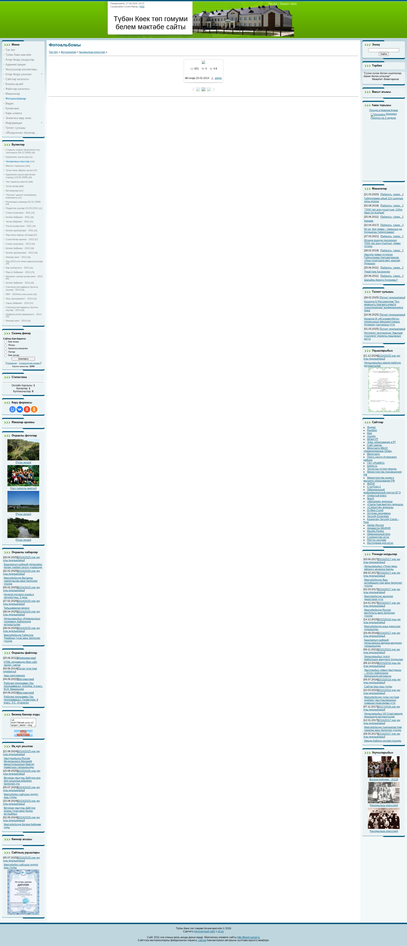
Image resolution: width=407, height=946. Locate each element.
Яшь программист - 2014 (19, 298)
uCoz (221, 931)
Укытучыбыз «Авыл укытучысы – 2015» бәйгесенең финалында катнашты (382, 673)
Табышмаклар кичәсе (16, 608)
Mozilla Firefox (375, 531)
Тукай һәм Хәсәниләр (377, 271)
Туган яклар (12, 186)
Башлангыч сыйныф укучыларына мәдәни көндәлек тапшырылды (383, 643)
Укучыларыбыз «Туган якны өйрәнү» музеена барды (380, 568)
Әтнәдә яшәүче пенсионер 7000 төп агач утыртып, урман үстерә (382, 243)
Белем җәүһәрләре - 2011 (19, 230)
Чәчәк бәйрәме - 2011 (17, 221)
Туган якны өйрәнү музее (19, 170)
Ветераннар (12, 190)
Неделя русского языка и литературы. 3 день (19, 596)
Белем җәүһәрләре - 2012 (19, 252)
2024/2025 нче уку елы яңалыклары (21, 559)
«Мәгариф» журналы (380, 501)
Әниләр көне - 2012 (16, 257)
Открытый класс (377, 495)
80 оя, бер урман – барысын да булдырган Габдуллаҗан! (383, 231)
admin (218, 78)
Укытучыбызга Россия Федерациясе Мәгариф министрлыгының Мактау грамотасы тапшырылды (19, 763)
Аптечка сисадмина (379, 513)
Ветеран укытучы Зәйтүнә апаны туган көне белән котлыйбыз (19, 810)
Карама (368, 220)
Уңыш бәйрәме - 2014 (17, 303)
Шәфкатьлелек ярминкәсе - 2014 (23, 314)
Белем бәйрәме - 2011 (18, 217)
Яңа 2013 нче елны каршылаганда (24, 261)
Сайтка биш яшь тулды (378, 686)
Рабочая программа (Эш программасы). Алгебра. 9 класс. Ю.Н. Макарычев (23, 686)
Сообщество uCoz (378, 537)
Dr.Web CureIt (375, 510)
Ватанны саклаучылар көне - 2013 (24, 276)
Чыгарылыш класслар (17, 161)
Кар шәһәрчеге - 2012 (17, 267)
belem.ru (372, 465)
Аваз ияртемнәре (14, 675)
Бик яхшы (13, 341)
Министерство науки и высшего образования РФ (379, 479)
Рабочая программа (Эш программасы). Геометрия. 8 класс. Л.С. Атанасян (21, 699)
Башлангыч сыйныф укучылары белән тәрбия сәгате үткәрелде (23, 566)
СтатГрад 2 (374, 486)
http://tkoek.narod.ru (248, 937)
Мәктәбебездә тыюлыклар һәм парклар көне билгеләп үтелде (383, 729)
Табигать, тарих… (392, 194)
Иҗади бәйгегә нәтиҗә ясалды (382, 740)
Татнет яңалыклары (392, 297)
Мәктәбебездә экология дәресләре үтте (378, 598)
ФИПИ (371, 483)
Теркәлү (284, 3)
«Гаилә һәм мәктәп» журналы (385, 504)
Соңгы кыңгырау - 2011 (18, 212)
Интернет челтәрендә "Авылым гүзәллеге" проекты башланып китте (383, 335)
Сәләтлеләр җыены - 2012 (20, 239)
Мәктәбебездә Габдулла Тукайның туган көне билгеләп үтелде (22, 638)
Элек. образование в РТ (381, 442)
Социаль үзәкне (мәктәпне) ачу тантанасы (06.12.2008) (23, 151)
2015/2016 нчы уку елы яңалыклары (382, 621)
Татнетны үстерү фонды (382, 468)
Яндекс (371, 427)
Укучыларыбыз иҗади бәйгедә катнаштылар (382, 364)
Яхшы (11, 345)
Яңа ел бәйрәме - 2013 (18, 272)
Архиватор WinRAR (379, 528)
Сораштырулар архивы (29, 363)
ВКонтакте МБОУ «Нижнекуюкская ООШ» (378, 450)
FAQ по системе (376, 540)
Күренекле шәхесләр (17, 157)
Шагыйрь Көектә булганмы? (381, 279)
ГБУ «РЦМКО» (376, 462)
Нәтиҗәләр (12, 363)
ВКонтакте (373, 454)
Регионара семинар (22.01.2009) (23, 202)
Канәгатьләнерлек (18, 348)
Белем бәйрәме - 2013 (18, 282)
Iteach (370, 498)
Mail (369, 433)
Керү (294, 3)
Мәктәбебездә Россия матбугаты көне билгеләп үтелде (379, 612)
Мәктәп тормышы (15, 166)
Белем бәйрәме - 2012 (18, 248)
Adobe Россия (375, 525)
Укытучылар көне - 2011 (19, 226)
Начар (11, 351)
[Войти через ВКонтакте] (20, 409)
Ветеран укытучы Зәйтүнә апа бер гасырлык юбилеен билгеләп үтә (22, 780)
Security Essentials (378, 516)
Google (371, 436)
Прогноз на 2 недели (383, 117)
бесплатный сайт (204, 931)
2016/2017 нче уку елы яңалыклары (382, 561)
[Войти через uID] (12, 409)
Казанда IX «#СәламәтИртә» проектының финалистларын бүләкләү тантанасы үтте (382, 321)
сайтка (202, 940)
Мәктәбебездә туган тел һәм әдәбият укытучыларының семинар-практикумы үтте (381, 700)
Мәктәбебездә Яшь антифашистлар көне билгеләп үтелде (383, 582)
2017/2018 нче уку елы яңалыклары (382, 708)
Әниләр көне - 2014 (16, 320)
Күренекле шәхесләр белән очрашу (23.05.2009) (20, 176)
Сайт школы (374, 445)
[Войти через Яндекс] (27, 409)
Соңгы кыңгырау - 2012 (18, 243)
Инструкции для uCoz (380, 543)
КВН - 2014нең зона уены (19, 294)
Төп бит (273, 3)
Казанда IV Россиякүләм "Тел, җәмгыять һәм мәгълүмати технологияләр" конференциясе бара (383, 306)
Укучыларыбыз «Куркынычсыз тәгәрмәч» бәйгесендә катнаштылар (22, 621)
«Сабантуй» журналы (380, 507)
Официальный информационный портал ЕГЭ (382, 491)
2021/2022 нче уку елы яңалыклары (382, 651)
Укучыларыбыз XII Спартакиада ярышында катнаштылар (383, 715)
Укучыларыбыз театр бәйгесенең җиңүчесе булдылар (383, 658)
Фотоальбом (68, 52)
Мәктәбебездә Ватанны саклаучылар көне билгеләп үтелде (21, 580)
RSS (142, 6)
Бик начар (13, 355)
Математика (25, 679)
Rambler (372, 430)
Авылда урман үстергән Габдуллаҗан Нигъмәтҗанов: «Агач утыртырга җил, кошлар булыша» (382, 259)
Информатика (26, 658)
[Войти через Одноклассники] (34, 409)
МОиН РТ (372, 439)
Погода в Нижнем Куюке (383, 110)
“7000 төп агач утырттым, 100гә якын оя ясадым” (383, 211)
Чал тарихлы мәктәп (17, 181)
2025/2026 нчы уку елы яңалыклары (21, 772)
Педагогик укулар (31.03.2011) (22, 208)
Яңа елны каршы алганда (19, 235)
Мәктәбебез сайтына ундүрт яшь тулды (21, 866)
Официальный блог (378, 534)
